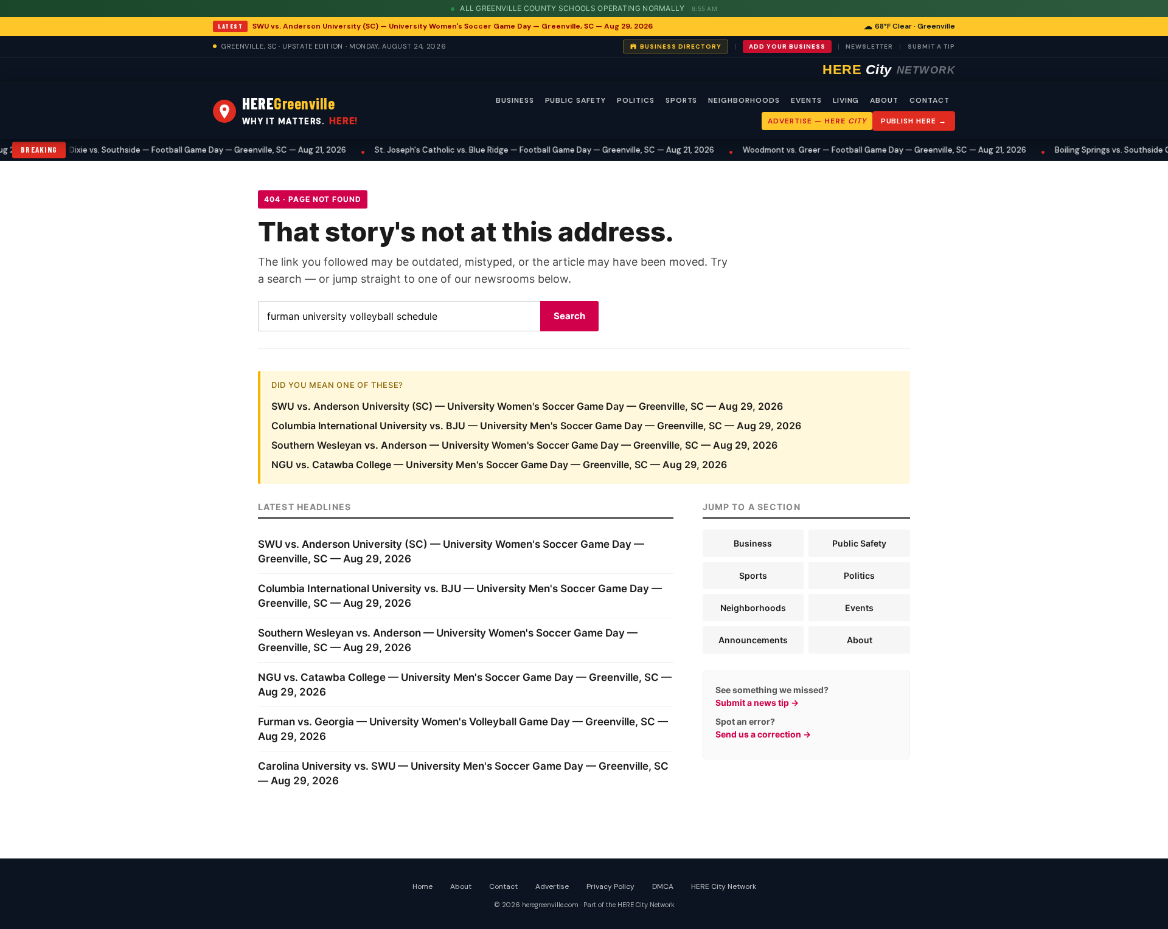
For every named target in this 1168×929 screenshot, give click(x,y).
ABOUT (884, 100)
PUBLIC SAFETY (575, 100)
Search (569, 316)
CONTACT (929, 100)
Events (859, 608)
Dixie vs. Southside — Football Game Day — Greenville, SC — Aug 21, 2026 (172, 150)
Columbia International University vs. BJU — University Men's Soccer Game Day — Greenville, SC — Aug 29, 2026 (536, 426)
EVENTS (806, 100)
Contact (503, 886)
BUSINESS (515, 100)
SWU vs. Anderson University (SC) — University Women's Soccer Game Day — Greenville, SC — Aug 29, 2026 (452, 26)
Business (753, 543)
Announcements (753, 640)
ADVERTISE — (817, 121)
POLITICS (636, 100)
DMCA (662, 886)
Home (422, 886)
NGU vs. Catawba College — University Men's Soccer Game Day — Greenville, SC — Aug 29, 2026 (499, 464)
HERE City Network (723, 886)
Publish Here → (914, 121)
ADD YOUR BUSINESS (787, 46)
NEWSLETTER (869, 46)
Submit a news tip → (757, 702)
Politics (859, 575)
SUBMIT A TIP (931, 46)
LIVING (846, 100)
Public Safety (859, 543)
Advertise (552, 886)
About (859, 640)
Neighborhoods (753, 608)
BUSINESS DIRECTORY (680, 46)
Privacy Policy (610, 886)
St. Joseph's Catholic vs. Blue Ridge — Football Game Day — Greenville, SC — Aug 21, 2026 (509, 150)
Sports (753, 575)
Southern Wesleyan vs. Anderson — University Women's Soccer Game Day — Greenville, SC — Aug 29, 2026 (524, 445)
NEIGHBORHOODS (743, 100)
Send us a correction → (763, 734)
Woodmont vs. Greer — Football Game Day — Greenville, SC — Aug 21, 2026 (849, 150)
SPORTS (682, 100)
